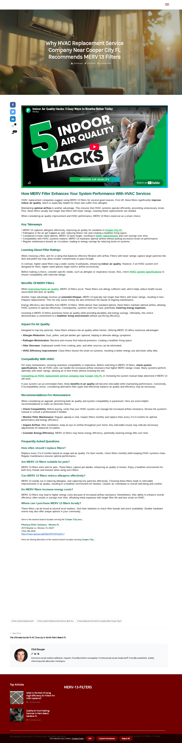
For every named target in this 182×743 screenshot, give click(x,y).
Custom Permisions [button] (107, 738)
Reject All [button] (126, 738)
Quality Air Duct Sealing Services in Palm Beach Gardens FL (37, 713)
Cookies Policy (77, 738)
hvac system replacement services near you (56, 621)
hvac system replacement (23, 621)
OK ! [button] (90, 738)
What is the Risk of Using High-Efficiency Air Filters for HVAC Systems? (40, 695)
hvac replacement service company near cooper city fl (100, 621)
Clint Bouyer (78, 63)
